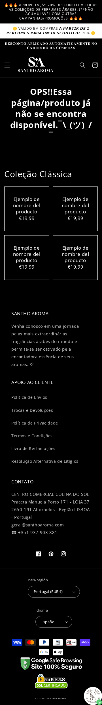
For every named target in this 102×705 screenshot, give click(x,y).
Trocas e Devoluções (32, 410)
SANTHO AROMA (56, 698)
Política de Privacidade (34, 423)
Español (48, 621)
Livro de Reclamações (33, 448)
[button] (7, 65)
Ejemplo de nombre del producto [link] (27, 205)
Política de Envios (29, 397)
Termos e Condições (32, 435)
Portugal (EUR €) (48, 591)
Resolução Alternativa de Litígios (44, 461)
